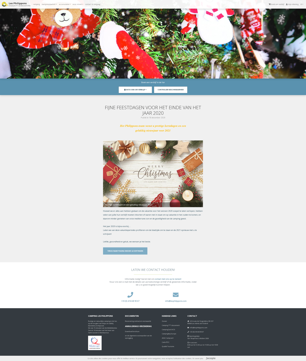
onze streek (77, 4)
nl (301, 4)
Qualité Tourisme (168, 346)
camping (36, 4)
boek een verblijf (277, 4)
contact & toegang (92, 4)
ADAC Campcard (167, 338)
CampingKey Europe (169, 334)
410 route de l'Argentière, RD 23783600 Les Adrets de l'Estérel (200, 322)
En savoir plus (197, 358)
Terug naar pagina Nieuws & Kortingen (125, 251)
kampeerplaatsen (49, 4)
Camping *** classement (171, 325)
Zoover (164, 321)
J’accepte (211, 358)
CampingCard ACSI (168, 329)
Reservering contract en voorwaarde (138, 321)
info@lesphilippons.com (175, 301)
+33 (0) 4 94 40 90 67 (130, 301)
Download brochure (132, 331)
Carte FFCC (165, 342)
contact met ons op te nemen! (168, 279)
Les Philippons (19, 4)
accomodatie (64, 4)
